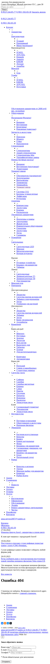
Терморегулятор (23, 187)
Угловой (20, 41)
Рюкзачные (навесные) (26, 129)
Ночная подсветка (24, 253)
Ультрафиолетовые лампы (27, 157)
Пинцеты (20, 395)
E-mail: (4, 650)
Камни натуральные (25, 441)
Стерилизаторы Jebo (25, 155)
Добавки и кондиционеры (27, 299)
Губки (19, 141)
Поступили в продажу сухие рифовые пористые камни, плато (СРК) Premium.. (22, 544)
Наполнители (22, 144)
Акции (9, 478)
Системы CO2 (22, 192)
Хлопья (19, 349)
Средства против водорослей (29, 297)
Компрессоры (22, 205)
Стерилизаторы (23, 150)
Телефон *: (6, 652)
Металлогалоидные (24, 251)
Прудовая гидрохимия (26, 421)
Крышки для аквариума (26, 265)
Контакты (10, 514)
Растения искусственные (27, 434)
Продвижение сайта (10, 634)
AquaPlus (20, 66)
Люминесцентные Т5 (25, 276)
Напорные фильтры (25, 425)
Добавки (20, 315)
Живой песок (22, 224)
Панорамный (22, 43)
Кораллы (20, 437)
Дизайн (14, 505)
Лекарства (20, 295)
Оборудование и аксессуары (28, 423)
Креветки (20, 473)
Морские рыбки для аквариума (30, 471)
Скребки (20, 382)
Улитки (19, 469)
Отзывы (9, 492)
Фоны (19, 443)
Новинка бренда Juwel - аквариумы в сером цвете (23, 532)
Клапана (20, 210)
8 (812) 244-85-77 (8, 12)
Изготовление (17, 498)
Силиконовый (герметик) (27, 407)
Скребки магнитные (25, 384)
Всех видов (21, 343)
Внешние (20, 122)
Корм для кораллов (24, 320)
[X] (10, 623)
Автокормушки (23, 359)
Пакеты (19, 391)
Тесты (19, 233)
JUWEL (19, 52)
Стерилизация (17, 146)
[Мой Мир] (8, 623)
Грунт (19, 455)
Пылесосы (21, 400)
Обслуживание (17, 503)
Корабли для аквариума (26, 453)
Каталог (9, 27)
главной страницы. (28, 593)
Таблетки (20, 347)
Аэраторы (15, 201)
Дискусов (20, 340)
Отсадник (20, 393)
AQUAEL (20, 55)
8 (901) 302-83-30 (23, 12)
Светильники (17, 242)
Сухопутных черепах (25, 370)
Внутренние (21, 125)
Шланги (20, 139)
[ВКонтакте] (2, 623)
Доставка (10, 487)
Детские (20, 64)
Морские (15, 68)
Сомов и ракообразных (26, 368)
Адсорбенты (21, 322)
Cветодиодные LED (25, 247)
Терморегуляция (18, 171)
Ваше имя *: (6, 647)
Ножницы (20, 398)
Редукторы (21, 198)
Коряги (19, 439)
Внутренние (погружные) (27, 166)
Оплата (9, 489)
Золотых (20, 338)
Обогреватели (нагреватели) (28, 176)
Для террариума (23, 281)
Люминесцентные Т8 (25, 279)
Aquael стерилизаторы (26, 153)
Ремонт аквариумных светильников (27, 508)
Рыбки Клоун (22, 476)
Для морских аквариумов (22, 214)
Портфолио (11, 512)
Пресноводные (17, 36)
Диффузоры (21, 196)
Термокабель (22, 185)
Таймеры (20, 267)
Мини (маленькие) (24, 45)
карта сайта (21, 628)
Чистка (14, 510)
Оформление (17, 501)
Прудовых (20, 336)
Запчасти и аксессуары (21, 132)
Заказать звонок (39, 12)
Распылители (22, 212)
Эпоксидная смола (24, 402)
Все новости (6, 574)
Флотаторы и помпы (25, 219)
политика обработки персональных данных (29, 632)
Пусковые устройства (25, 263)
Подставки (21, 87)
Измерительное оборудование (29, 226)
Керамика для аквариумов (27, 446)
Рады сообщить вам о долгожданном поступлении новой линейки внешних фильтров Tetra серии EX (23, 560)
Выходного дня (23, 345)
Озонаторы (21, 228)
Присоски (20, 137)
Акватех (20, 59)
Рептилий (20, 366)
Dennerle (20, 57)
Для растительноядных (26, 352)
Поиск (4, 10)
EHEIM (19, 61)
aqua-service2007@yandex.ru (13, 519)
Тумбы (14, 75)
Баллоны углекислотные (27, 194)
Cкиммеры (21, 235)
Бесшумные (21, 127)
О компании (11, 480)
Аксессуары (21, 208)
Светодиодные (22, 274)
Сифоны (20, 379)
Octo (18, 73)
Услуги (9, 494)
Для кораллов (22, 409)
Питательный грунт (25, 457)
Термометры (21, 182)
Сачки (19, 389)
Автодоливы (22, 221)
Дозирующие (22, 169)
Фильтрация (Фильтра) (21, 118)
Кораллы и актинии (25, 466)
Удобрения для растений (27, 304)
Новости (15, 485)
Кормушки (21, 357)
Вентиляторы (22, 180)
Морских (20, 333)
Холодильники (22, 178)
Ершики (20, 386)
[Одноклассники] (5, 623)
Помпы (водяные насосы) (22, 160)
